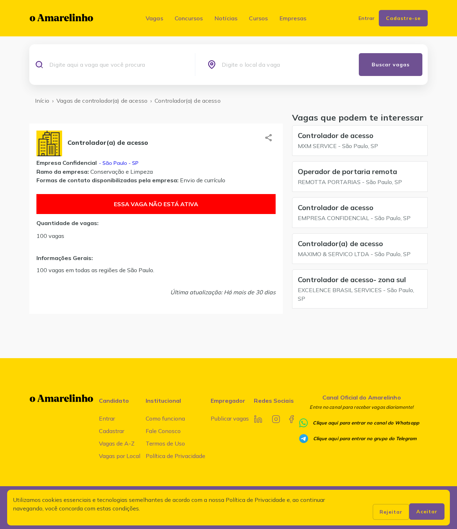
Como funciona (165, 418)
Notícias (226, 18)
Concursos (189, 18)
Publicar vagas (230, 418)
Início (42, 100)
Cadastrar (111, 430)
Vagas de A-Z (117, 443)
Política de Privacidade (175, 455)
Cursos (258, 18)
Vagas (154, 18)
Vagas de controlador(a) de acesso (101, 100)
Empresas (293, 18)
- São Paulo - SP (118, 163)
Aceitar (426, 511)
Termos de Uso (165, 443)
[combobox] (115, 64)
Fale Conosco (163, 430)
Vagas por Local (119, 455)
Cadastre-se (403, 18)
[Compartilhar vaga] (268, 138)
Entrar (107, 418)
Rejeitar (391, 512)
